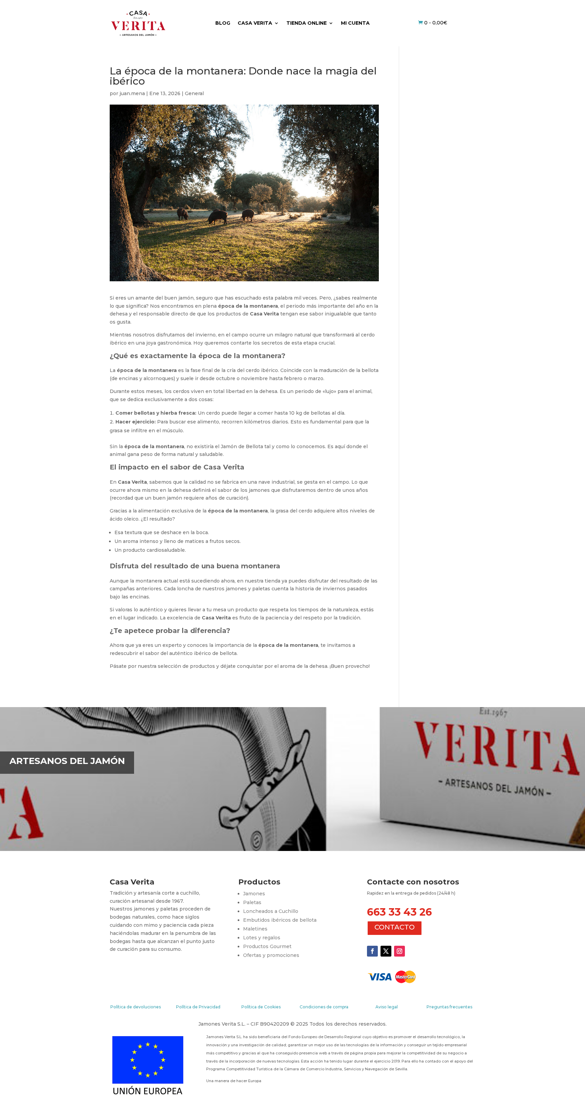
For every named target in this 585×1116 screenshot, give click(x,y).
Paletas (252, 902)
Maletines (255, 929)
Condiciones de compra (324, 1006)
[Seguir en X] (386, 951)
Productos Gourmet (267, 946)
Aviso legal (386, 1006)
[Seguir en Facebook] (372, 951)
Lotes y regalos (261, 938)
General (194, 93)
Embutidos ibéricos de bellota (280, 920)
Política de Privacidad (198, 1006)
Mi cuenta (355, 23)
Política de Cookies (261, 1006)
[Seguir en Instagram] (399, 951)
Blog (222, 23)
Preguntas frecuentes (449, 1006)
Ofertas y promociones (271, 955)
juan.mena (132, 93)
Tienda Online (306, 23)
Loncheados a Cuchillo (270, 911)
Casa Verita (255, 23)
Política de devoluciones (135, 1006)
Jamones (254, 894)
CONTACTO (394, 927)
